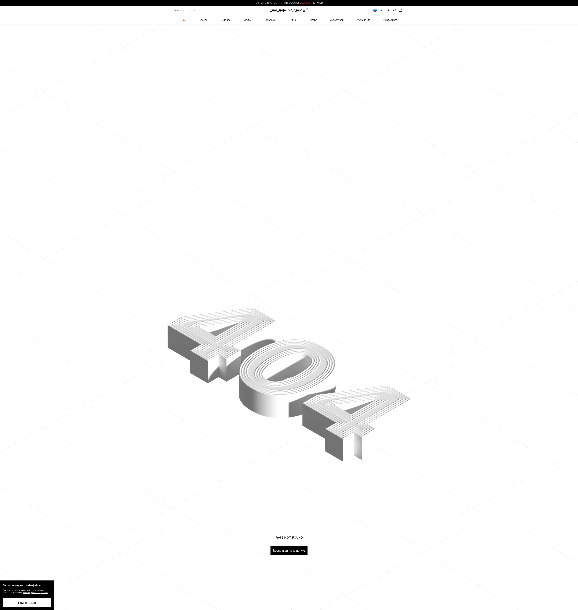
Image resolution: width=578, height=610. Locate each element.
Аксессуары (337, 19)
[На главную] (289, 10)
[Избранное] (394, 10)
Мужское (195, 10)
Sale (183, 19)
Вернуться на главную (289, 550)
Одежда (226, 19)
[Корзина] (401, 10)
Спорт (313, 19)
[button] (27, 595)
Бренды (203, 19)
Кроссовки (270, 19)
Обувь (247, 19)
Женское (179, 10)
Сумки (293, 19)
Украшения (363, 19)
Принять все (27, 602)
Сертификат (390, 19)
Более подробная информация (35, 592)
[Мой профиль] (381, 10)
